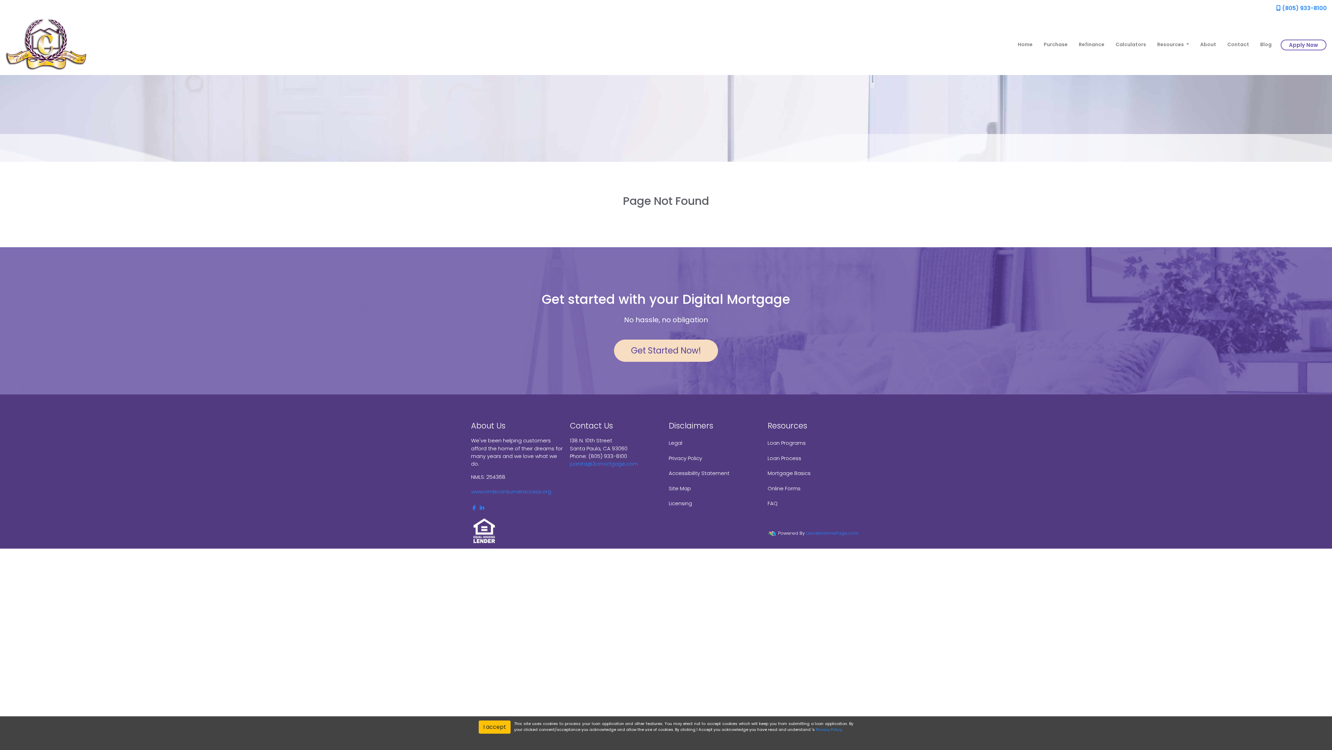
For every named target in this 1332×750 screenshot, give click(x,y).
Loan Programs (787, 443)
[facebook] (474, 507)
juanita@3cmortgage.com (604, 463)
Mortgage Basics (789, 473)
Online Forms (784, 488)
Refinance (1091, 44)
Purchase (1056, 44)
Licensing (680, 503)
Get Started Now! (666, 350)
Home (1025, 44)
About (1208, 44)
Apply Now (1303, 45)
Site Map (680, 488)
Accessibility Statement (699, 473)
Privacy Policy (685, 458)
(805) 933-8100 (1304, 8)
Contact (1238, 44)
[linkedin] (482, 507)
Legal (675, 443)
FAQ (773, 503)
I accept (494, 727)
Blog (1266, 44)
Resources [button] (1171, 44)
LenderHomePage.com (832, 533)
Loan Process (784, 458)
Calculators (1131, 44)
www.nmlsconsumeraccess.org (511, 491)
